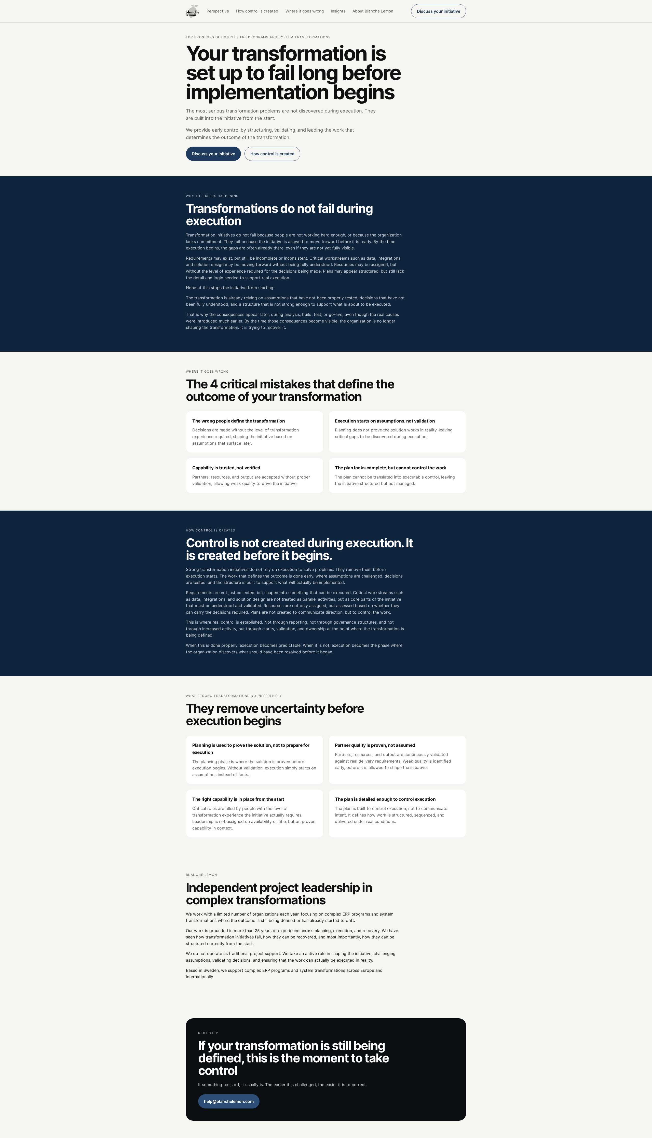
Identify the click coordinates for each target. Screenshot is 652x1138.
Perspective (218, 11)
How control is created (257, 11)
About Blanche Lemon (372, 11)
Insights (338, 11)
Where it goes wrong (305, 11)
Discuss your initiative (438, 11)
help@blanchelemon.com (229, 1101)
